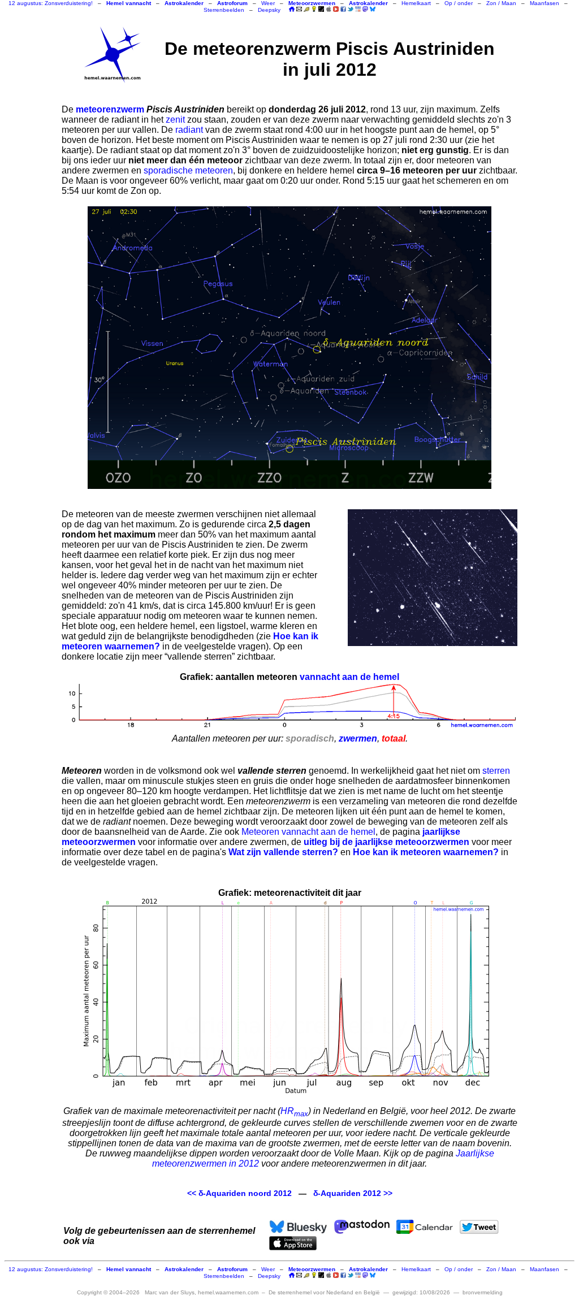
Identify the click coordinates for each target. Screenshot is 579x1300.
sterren (496, 770)
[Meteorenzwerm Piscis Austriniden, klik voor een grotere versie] (289, 347)
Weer (268, 3)
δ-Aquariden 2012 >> (352, 1193)
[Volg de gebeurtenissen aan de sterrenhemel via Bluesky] (372, 9)
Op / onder (458, 3)
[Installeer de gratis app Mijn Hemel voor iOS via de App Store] (328, 9)
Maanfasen (544, 3)
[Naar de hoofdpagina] (292, 10)
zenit (175, 119)
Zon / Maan (501, 3)
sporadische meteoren (188, 170)
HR (294, 1111)
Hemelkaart (416, 3)
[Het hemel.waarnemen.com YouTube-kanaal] (336, 9)
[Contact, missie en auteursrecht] (299, 10)
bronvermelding (483, 1292)
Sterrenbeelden (224, 10)
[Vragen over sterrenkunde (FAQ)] (314, 10)
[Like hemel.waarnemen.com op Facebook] (343, 9)
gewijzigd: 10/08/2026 (421, 1292)
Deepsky (269, 10)
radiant (189, 130)
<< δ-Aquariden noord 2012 (239, 1193)
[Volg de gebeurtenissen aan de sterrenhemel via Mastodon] (365, 9)
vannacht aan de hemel (349, 677)
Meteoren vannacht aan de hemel (308, 832)
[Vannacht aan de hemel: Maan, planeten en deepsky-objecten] (306, 10)
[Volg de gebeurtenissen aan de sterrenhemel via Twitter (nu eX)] (350, 9)
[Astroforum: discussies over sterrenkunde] (321, 10)
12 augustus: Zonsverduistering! (50, 3)
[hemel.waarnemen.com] (112, 55)
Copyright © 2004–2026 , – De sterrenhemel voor (228, 1292)
